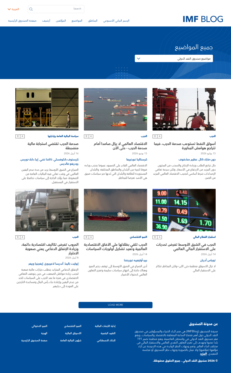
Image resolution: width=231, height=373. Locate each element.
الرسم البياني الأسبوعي (116, 21)
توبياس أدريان (208, 260)
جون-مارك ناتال (207, 159)
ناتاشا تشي (46, 159)
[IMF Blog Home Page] (203, 18)
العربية (15, 9)
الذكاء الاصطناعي (106, 340)
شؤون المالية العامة (70, 340)
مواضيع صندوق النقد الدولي (194, 58)
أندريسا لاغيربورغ (54, 263)
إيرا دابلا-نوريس (29, 159)
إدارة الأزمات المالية (105, 326)
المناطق (92, 21)
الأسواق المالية (73, 333)
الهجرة (44, 333)
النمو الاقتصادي (72, 326)
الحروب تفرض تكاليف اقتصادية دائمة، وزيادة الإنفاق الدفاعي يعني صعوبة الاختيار (50, 248)
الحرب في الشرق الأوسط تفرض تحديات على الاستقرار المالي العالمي (186, 247)
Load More (115, 305)
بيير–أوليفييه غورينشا (135, 260)
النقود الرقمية (108, 333)
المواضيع (77, 21)
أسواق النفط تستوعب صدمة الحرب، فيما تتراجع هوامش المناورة (185, 146)
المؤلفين (61, 21)
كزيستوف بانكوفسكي (66, 159)
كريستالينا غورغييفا (136, 159)
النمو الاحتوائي (39, 326)
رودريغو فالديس (69, 163)
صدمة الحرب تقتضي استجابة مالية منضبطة (53, 146)
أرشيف (46, 21)
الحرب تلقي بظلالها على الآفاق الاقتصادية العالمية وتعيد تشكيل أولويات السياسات (115, 247)
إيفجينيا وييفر (36, 263)
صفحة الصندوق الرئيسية (22, 21)
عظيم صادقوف (188, 159)
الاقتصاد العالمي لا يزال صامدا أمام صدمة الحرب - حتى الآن (120, 146)
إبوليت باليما (72, 263)
